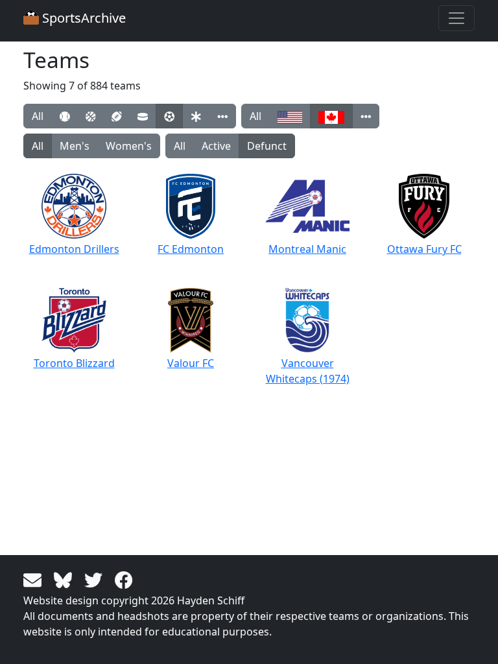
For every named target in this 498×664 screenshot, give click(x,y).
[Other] (222, 116)
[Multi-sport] (195, 116)
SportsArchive (82, 18)
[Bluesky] (65, 579)
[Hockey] (142, 116)
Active (216, 146)
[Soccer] (169, 116)
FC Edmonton (191, 249)
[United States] (290, 116)
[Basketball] (90, 116)
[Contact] (34, 579)
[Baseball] (64, 116)
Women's (129, 146)
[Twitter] (95, 579)
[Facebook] (124, 579)
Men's (74, 146)
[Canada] (331, 116)
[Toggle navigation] (456, 18)
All (37, 116)
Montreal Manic (307, 249)
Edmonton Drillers (74, 249)
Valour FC (190, 363)
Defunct (267, 146)
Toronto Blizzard (74, 363)
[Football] (116, 116)
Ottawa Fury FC (424, 249)
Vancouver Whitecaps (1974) (308, 371)
